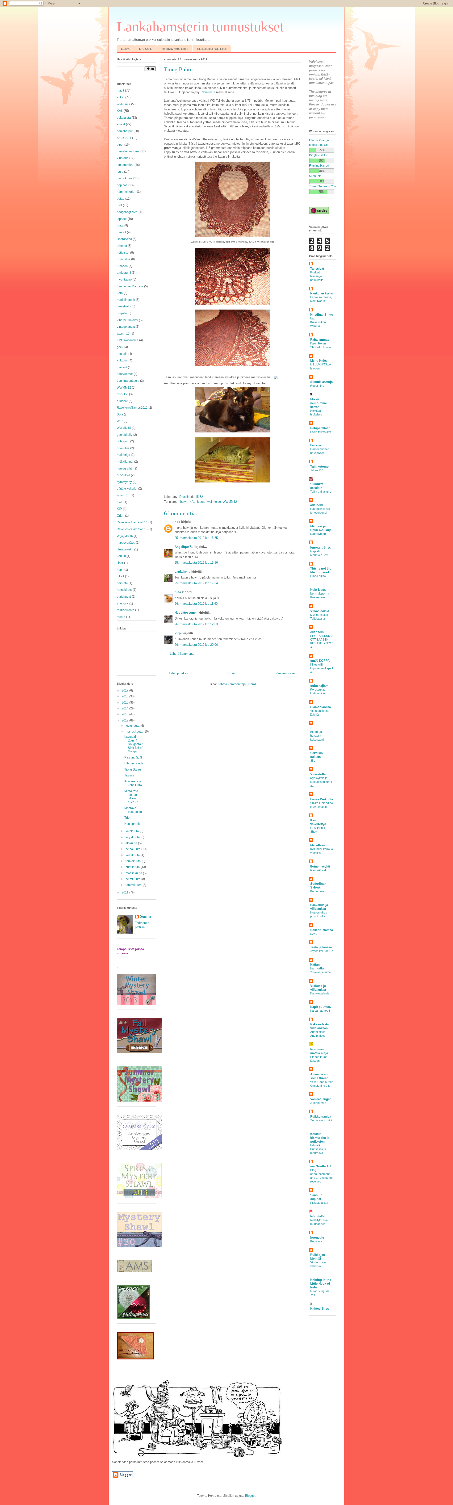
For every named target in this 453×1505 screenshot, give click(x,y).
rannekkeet (124, 589)
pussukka (123, 475)
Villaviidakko (319, 611)
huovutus (123, 448)
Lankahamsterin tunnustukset (200, 26)
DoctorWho (124, 239)
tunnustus (123, 259)
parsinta (122, 583)
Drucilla (145, 916)
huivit (184, 501)
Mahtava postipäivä (133, 809)
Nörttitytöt (317, 1216)
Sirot (313, 760)
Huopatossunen (186, 612)
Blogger (250, 1495)
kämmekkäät (125, 191)
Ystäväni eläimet (320, 972)
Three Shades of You (322, 186)
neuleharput (125, 131)
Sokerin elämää (321, 930)
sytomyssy (124, 482)
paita (120, 225)
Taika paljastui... (320, 491)
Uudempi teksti (178, 673)
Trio (127, 817)
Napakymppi (318, 534)
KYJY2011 (146, 48)
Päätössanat (318, 597)
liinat (120, 563)
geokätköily (124, 434)
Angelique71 (184, 547)
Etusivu (125, 48)
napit (120, 569)
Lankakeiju (182, 571)
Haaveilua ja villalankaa (319, 906)
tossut (121, 617)
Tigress (129, 775)
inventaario (124, 279)
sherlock (122, 603)
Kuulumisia (317, 891)
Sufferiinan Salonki (318, 885)
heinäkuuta (133, 849)
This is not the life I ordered (320, 570)
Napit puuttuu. (320, 1007)
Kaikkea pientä (319, 993)
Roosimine (317, 385)
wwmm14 (123, 495)
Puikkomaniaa (320, 1116)
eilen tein (317, 632)
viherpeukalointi (127, 320)
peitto (120, 198)
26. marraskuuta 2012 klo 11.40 (196, 603)
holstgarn (123, 441)
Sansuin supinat (316, 1197)
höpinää (122, 185)
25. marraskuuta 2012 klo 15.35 (196, 538)
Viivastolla (318, 774)
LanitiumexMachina (130, 286)
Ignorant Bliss (320, 547)
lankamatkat (125, 165)
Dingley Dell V (318, 155)
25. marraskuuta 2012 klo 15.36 (196, 562)
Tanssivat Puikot (317, 270)
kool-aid (122, 354)
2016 (125, 696)
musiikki (122, 394)
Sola (120, 414)
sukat (120, 97)
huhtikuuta (133, 867)
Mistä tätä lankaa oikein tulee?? (131, 796)
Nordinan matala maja (319, 1051)
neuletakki (124, 306)
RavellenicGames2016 (132, 529)
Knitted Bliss (319, 1308)
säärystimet (125, 374)
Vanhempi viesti (286, 673)
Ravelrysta (208, 92)
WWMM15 (124, 428)
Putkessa (316, 1241)
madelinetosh (126, 300)
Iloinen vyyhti (320, 866)
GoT (120, 502)
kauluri (121, 556)
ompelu (122, 313)
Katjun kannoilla (317, 966)
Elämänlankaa (320, 707)
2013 (125, 714)
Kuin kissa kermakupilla (319, 591)
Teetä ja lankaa (321, 947)
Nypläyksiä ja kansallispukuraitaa (321, 781)
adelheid (316, 505)
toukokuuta (134, 861)
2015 (125, 702)
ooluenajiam (319, 686)
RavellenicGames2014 (132, 522)
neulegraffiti (125, 468)
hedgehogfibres (127, 212)
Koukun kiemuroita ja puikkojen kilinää (319, 1139)
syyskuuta (133, 837)
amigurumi (124, 272)
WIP (120, 421)
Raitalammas (319, 339)
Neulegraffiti (132, 824)
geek (120, 347)
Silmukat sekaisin (316, 486)
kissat (201, 501)
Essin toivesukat (320, 432)
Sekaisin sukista (316, 755)
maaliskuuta (134, 873)
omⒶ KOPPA (320, 660)
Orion (120, 515)
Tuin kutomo (319, 466)
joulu (120, 171)
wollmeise (214, 501)
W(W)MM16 (125, 536)
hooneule (317, 1237)
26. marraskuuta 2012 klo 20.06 (196, 644)
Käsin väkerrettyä (318, 822)
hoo (177, 522)
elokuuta (132, 843)
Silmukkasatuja (321, 382)
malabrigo (123, 455)
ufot (119, 205)
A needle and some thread (319, 1076)
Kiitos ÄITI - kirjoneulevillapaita (321, 668)
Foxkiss (316, 445)
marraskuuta (134, 731)
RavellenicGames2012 (132, 407)
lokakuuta (133, 831)
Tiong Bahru (132, 769)
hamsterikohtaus (128, 151)
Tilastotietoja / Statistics (211, 48)
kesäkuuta (133, 855)
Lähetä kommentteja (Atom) (237, 684)
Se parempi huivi (321, 1120)
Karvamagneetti (320, 1010)
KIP (119, 509)
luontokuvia (124, 178)
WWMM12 (230, 501)
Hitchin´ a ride (133, 763)
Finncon (122, 266)
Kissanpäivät (133, 757)
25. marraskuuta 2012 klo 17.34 (196, 583)
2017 (125, 690)
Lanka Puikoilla (321, 799)
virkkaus (122, 158)
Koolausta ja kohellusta (133, 783)
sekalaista (124, 117)
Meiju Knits (318, 360)
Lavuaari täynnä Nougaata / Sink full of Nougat (133, 744)
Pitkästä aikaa (319, 1202)
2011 (125, 892)
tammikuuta (134, 885)
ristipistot (123, 252)
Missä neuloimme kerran (318, 403)
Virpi (178, 633)
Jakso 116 (316, 470)
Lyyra (313, 933)
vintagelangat (126, 326)
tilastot (121, 232)
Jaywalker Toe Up (321, 951)
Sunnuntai (315, 175)
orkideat (122, 401)
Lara (120, 293)
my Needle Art (320, 1166)
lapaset (122, 219)
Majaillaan (317, 845)
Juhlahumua (318, 1103)
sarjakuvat (124, 596)
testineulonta (125, 610)
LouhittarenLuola (128, 380)
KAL (192, 501)
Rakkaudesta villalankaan (319, 1026)
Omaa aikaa (318, 576)
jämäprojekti (125, 549)
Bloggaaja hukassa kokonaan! (317, 735)
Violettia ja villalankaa (318, 987)
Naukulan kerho (321, 293)
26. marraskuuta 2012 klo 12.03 (196, 624)
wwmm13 (123, 333)
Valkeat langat (320, 1099)
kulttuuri (122, 360)
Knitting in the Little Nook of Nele (320, 1283)
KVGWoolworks (127, 340)
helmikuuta (133, 879)
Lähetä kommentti (182, 653)
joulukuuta (133, 725)
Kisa (178, 592)
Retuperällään (320, 428)
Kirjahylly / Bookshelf (174, 48)
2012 (125, 720)
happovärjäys (126, 542)
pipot (120, 144)
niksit (120, 576)
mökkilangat (125, 461)
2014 (125, 708)
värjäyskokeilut (127, 488)
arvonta (122, 245)
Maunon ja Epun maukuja (320, 528)
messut (122, 367)
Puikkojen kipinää (317, 1256)
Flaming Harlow (319, 165)
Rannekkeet (318, 870)
